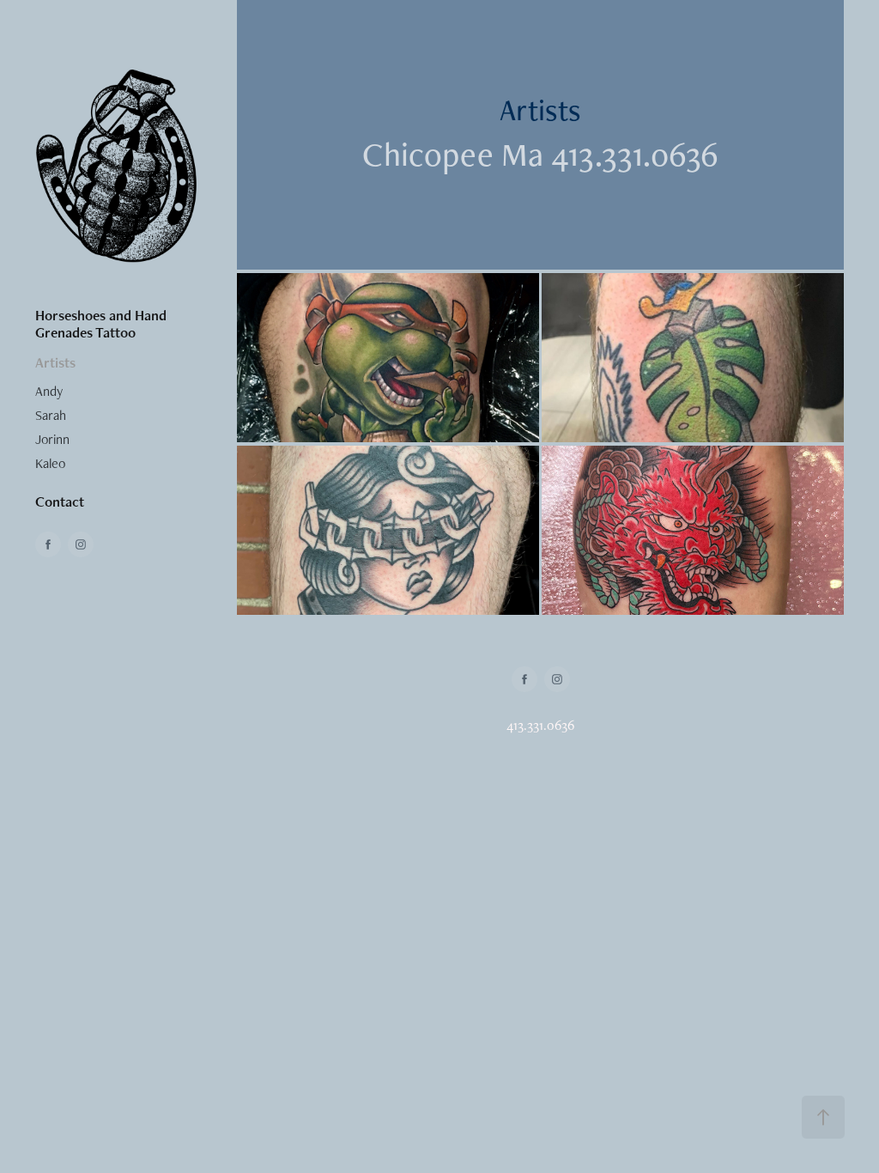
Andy (49, 391)
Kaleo (50, 463)
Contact (59, 501)
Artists (55, 362)
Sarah (50, 415)
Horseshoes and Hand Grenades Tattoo (101, 324)
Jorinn (52, 439)
